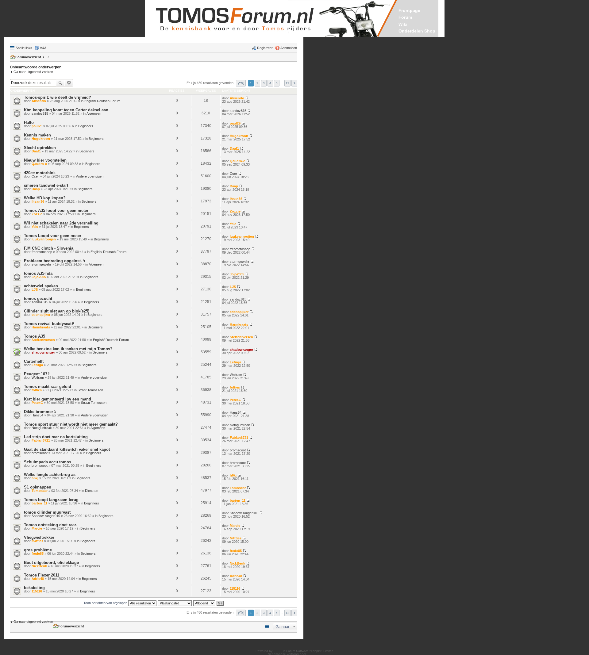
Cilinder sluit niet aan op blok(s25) (56, 311)
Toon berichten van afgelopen (105, 603)
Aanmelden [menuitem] (288, 48)
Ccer (35, 176)
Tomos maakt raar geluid (47, 386)
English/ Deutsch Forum (102, 101)
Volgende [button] (294, 83)
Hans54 (37, 415)
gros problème (38, 550)
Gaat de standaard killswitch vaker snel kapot (67, 449)
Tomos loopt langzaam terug (51, 499)
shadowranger (43, 352)
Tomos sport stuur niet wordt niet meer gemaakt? (71, 424)
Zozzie (37, 214)
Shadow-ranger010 (46, 516)
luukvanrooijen (44, 239)
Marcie (37, 528)
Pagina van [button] (241, 83)
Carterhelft (34, 361)
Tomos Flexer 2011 (41, 575)
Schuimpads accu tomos (47, 462)
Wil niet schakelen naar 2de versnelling (61, 223)
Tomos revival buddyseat (47, 323)
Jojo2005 (39, 277)
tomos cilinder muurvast (47, 512)
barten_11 (39, 503)
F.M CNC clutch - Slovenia (48, 248)
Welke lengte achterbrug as (49, 474)
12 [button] (287, 83)
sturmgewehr (41, 264)
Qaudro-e (39, 164)
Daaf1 (36, 151)
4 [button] (270, 83)
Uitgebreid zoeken (69, 82)
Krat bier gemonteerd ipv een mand (57, 399)
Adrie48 (38, 578)
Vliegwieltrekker (39, 537)
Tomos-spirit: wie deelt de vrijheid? (57, 97)
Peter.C (37, 402)
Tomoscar (40, 490)
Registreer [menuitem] (265, 48)
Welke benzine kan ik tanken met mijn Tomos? (68, 349)
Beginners (85, 126)
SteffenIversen (43, 340)
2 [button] (257, 83)
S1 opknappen (37, 487)
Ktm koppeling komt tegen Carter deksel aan (66, 110)
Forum (405, 17)
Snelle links (24, 48)
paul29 (37, 126)
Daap (36, 189)
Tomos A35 (34, 336)
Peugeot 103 (35, 374)
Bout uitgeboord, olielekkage (51, 562)
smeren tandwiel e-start (46, 185)
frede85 (38, 553)
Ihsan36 (38, 201)
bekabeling (34, 587)
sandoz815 (40, 113)
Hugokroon (41, 138)
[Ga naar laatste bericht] (246, 98)
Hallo (29, 122)
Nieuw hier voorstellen (45, 160)
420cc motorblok (40, 172)
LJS (35, 289)
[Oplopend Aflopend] (204, 603)
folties (37, 390)
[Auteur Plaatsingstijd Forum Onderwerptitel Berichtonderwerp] (175, 603)
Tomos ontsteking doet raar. (50, 525)
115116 (37, 591)
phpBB (278, 651)
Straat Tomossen (90, 390)
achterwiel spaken (41, 286)
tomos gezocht (38, 298)
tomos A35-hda (38, 273)
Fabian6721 (41, 440)
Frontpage (409, 10)
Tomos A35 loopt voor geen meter (56, 210)
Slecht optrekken (40, 147)
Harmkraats (41, 327)
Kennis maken (37, 135)
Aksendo (39, 101)
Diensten (91, 490)
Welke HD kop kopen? (45, 198)
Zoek (60, 82)
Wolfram (38, 377)
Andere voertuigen (89, 176)
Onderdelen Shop (416, 31)
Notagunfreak (42, 428)
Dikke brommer (38, 411)
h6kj (35, 478)
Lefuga (37, 365)
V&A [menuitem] (43, 48)
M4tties (37, 541)
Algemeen (94, 113)
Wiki (402, 24)
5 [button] (277, 83)
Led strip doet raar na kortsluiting (56, 437)
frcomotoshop (42, 252)
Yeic (35, 226)
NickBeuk (39, 566)
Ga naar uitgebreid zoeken (33, 72)
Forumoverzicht (28, 57)
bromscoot (40, 453)
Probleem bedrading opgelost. (53, 261)
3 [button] (264, 83)
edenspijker (41, 314)
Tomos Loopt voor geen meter (52, 235)
